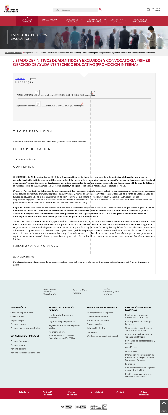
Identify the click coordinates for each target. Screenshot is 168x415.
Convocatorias (17, 316)
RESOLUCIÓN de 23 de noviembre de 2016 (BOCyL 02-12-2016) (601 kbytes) (54, 95)
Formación (92, 332)
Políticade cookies (72, 393)
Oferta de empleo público (21, 312)
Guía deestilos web (144, 393)
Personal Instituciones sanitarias (25, 328)
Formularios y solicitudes (98, 320)
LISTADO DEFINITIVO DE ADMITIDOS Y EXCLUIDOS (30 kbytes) (49, 105)
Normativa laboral (57, 332)
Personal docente (18, 324)
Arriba (164, 411)
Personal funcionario (19, 341)
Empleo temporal (18, 320)
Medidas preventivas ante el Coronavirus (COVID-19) (138, 316)
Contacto (120, 392)
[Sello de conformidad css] (66, 408)
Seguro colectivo (94, 324)
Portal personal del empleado (100, 312)
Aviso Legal (24, 392)
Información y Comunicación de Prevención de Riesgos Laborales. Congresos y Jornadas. (140, 357)
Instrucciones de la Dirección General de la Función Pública (62, 336)
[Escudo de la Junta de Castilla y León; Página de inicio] (11, 12)
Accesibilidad (96, 392)
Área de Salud (131, 351)
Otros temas (157, 9)
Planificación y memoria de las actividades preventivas (138, 375)
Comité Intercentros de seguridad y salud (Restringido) (140, 368)
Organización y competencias (62, 321)
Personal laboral (17, 345)
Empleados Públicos (27, 21)
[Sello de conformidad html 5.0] (80, 408)
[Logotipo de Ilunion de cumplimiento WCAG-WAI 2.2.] (98, 409)
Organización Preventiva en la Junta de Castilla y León (138, 329)
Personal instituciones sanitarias (25, 352)
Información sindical (96, 328)
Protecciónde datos (48, 393)
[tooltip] (148, 9)
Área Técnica (130, 347)
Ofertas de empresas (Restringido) (102, 336)
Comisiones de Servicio (97, 316)
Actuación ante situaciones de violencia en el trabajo (138, 335)
